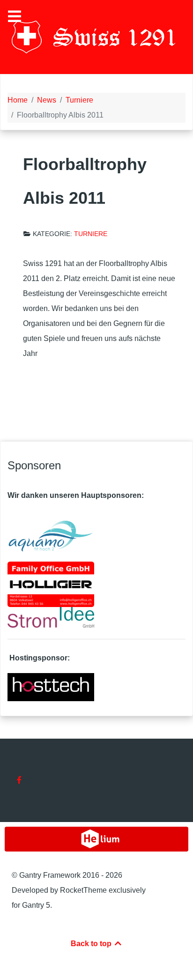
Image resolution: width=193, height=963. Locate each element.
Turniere (90, 233)
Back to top (92, 944)
